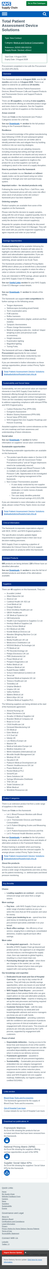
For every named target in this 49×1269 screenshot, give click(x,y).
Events (4, 1208)
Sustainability (7, 1206)
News (4, 1201)
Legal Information (8, 1224)
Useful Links (15, 283)
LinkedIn (5, 1242)
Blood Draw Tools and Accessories (18, 1098)
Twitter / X (5, 1244)
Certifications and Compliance (13, 1221)
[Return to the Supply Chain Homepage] (13, 5)
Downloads (14, 124)
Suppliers (5, 1204)
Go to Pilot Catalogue (36, 3)
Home (4, 1192)
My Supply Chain (8, 1194)
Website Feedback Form (11, 1196)
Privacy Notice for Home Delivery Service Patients (20, 1229)
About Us (5, 1217)
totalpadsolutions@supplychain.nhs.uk (20, 374)
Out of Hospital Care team (15, 1108)
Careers (5, 1199)
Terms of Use (7, 1231)
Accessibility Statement (10, 1233)
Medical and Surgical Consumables (29, 43)
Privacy (4, 1226)
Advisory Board (7, 1219)
